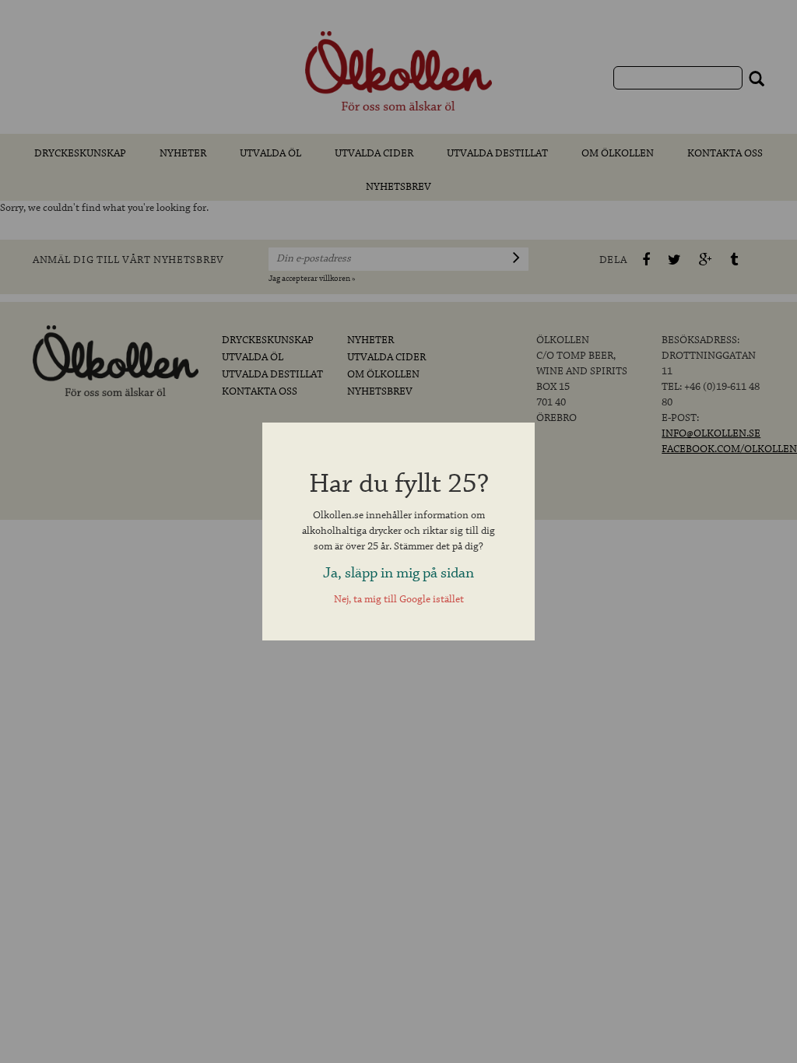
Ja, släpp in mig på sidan (398, 573)
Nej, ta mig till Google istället (399, 599)
